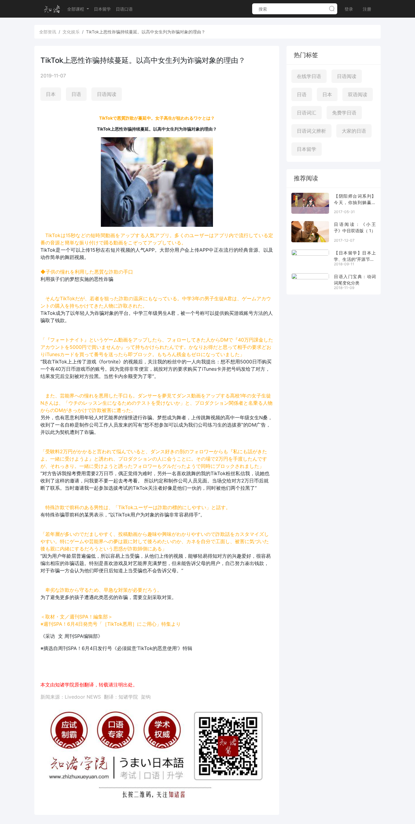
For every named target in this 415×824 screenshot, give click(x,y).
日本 (51, 94)
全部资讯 (47, 31)
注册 (367, 9)
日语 (76, 94)
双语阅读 (357, 94)
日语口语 (124, 9)
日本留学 (102, 9)
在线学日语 (309, 76)
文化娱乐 (71, 31)
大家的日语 (354, 131)
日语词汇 (306, 113)
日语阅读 (106, 94)
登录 (349, 9)
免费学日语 (344, 113)
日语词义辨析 (311, 131)
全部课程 (76, 9)
